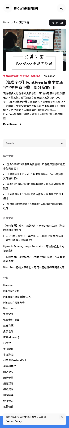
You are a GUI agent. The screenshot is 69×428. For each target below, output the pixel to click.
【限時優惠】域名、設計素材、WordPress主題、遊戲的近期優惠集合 (34, 228)
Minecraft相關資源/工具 (17, 297)
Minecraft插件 (11, 291)
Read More (10, 124)
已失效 (7, 343)
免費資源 (25, 76)
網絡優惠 (8, 377)
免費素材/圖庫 (11, 76)
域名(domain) (11, 337)
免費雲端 (8, 331)
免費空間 (8, 314)
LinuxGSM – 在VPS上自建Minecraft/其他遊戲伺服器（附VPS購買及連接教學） (33, 238)
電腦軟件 (8, 406)
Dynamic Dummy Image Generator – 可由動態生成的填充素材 (33, 248)
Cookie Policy (14, 421)
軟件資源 (8, 401)
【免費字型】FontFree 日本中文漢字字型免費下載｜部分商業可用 (33, 84)
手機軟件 (8, 349)
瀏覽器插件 (9, 366)
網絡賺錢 (8, 395)
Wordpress (9, 308)
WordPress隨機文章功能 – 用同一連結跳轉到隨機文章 (34, 267)
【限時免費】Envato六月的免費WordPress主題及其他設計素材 (34, 259)
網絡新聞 (8, 383)
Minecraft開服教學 (14, 302)
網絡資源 (35, 76)
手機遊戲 (8, 354)
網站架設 (8, 372)
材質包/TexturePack (15, 360)
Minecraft (8, 285)
